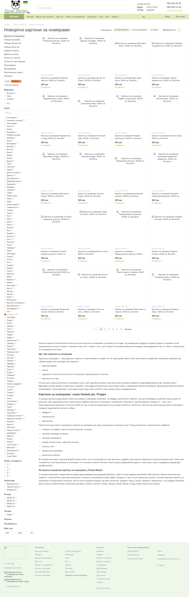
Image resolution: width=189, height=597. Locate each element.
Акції (101, 17)
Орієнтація (9, 480)
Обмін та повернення (75, 17)
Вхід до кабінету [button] (42, 551)
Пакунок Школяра (42, 572)
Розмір (7, 494)
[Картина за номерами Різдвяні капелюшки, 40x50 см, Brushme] (130, 112)
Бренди (30, 17)
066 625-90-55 (174, 3)
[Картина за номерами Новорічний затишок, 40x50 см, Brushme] (130, 170)
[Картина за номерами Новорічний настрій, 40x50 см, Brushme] (56, 285)
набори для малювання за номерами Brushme (94, 474)
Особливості (10, 524)
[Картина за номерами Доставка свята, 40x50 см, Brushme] (130, 54)
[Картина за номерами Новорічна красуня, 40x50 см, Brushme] (56, 54)
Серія (7, 108)
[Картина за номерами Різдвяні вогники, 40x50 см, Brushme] (167, 227)
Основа (7, 519)
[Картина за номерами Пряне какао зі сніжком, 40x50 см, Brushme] (130, 285)
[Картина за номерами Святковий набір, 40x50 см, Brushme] (93, 112)
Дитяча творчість (104, 561)
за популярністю (121, 30)
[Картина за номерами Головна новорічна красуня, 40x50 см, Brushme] (56, 227)
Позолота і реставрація (14, 61)
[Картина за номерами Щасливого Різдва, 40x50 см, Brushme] (56, 170)
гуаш (155, 462)
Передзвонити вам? (175, 10)
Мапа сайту (70, 572)
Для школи (101, 575)
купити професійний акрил (127, 462)
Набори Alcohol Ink (12, 43)
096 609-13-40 (174, 7)
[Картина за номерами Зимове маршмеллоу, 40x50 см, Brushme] (167, 54)
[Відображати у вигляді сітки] (179, 30)
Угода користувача (73, 551)
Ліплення (8, 76)
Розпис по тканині (12, 58)
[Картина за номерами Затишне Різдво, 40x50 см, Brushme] (93, 170)
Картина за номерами (49, 358)
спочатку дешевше (139, 30)
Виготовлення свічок (13, 72)
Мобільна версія (13, 586)
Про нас (59, 17)
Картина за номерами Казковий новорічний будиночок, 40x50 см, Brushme (165, 196)
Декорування (102, 568)
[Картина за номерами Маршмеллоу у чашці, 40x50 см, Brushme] (56, 112)
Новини (115, 17)
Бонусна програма (42, 575)
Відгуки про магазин (45, 17)
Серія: (7, 81)
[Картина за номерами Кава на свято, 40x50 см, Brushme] (93, 227)
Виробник (9, 90)
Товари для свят (103, 579)
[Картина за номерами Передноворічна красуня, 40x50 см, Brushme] (130, 227)
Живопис (100, 551)
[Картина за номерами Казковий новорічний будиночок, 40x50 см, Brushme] (167, 170)
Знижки (100, 582)
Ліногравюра (10, 65)
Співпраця (92, 17)
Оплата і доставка (42, 568)
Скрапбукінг (101, 565)
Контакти (69, 568)
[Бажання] (157, 16)
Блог (107, 17)
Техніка (7, 511)
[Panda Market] (15, 552)
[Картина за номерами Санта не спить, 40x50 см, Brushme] (93, 285)
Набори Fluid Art (11, 50)
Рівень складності (13, 461)
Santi (118, 474)
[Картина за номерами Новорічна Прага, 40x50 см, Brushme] (167, 285)
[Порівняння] (151, 16)
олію (149, 462)
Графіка (100, 554)
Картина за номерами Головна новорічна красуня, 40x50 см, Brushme (53, 253)
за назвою (154, 30)
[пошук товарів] (127, 8)
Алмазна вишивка (12, 40)
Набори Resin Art (12, 47)
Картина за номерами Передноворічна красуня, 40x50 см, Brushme (130, 253)
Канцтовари (101, 572)
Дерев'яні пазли (11, 54)
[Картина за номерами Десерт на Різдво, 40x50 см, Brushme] (93, 54)
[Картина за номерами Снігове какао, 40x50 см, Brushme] (167, 112)
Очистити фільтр (11, 85)
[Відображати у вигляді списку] (183, 30)
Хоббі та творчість (104, 558)
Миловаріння (10, 68)
